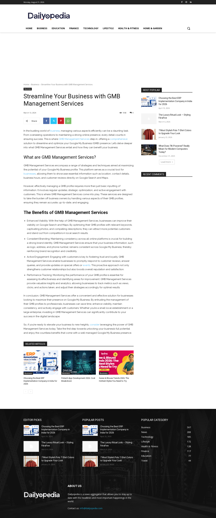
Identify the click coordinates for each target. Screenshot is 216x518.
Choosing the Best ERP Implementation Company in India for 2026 (40, 381)
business (55, 130)
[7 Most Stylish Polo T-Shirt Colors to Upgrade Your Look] (149, 134)
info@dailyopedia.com (91, 508)
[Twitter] (53, 121)
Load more (166, 162)
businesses (30, 173)
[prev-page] (26, 392)
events (86, 265)
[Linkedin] (190, 2)
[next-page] (31, 392)
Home (26, 84)
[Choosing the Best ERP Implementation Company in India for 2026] (41, 362)
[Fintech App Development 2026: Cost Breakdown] (78, 362)
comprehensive (118, 139)
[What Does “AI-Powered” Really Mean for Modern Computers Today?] (149, 149)
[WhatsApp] (68, 121)
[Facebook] (182, 2)
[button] (188, 28)
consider (94, 324)
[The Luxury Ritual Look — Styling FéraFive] (149, 118)
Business (35, 84)
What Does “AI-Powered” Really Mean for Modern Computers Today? (174, 149)
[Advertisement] (108, 56)
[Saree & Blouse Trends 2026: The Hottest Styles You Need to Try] (116, 362)
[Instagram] (186, 2)
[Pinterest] (61, 121)
